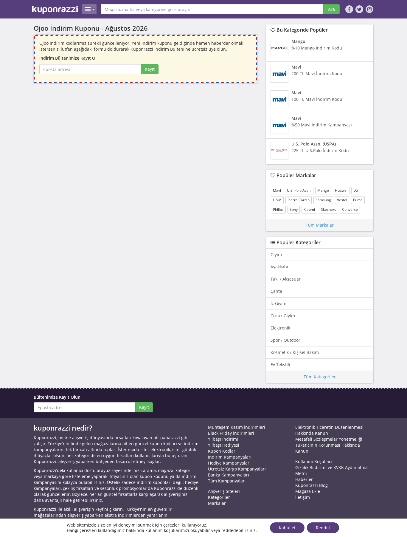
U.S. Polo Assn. (299, 190)
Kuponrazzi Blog (311, 485)
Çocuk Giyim (283, 315)
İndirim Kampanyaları (229, 457)
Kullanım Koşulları (313, 461)
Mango (323, 190)
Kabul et (287, 527)
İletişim (302, 497)
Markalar (217, 503)
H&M (277, 199)
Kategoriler (219, 497)
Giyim (276, 254)
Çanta (276, 291)
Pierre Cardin (299, 199)
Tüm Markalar (320, 225)
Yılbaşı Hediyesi (223, 445)
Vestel (342, 199)
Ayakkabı (279, 267)
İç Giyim (278, 303)
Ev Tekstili (280, 364)
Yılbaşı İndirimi (223, 439)
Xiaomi (309, 209)
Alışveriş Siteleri (224, 491)
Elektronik (280, 328)
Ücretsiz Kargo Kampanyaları (237, 469)
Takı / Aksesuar (286, 279)
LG (355, 190)
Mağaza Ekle (307, 491)
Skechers (328, 209)
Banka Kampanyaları (228, 475)
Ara (331, 9)
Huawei (341, 190)
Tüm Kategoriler (320, 377)
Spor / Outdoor (285, 340)
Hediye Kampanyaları (229, 463)
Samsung (323, 199)
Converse (350, 209)
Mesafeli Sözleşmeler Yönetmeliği (328, 439)
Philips (278, 209)
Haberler (304, 479)
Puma (358, 199)
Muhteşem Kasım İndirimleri (236, 427)
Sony (294, 209)
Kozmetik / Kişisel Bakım (295, 352)
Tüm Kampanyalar (226, 481)
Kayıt (150, 69)
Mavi (277, 190)
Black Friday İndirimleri (231, 433)
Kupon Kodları (222, 451)
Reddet (323, 527)
